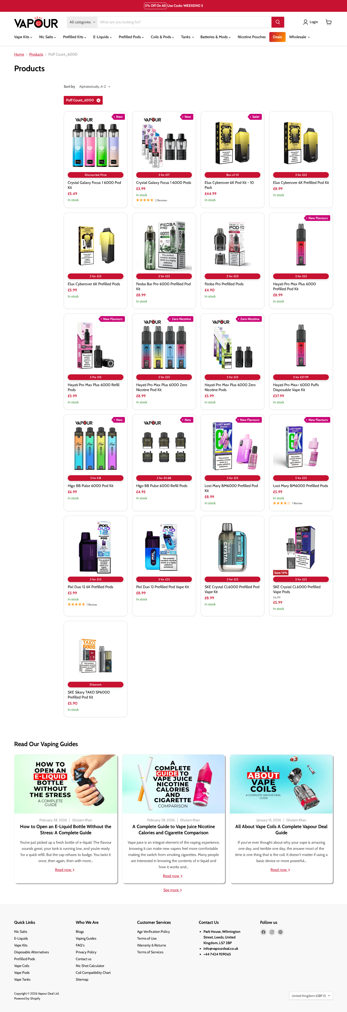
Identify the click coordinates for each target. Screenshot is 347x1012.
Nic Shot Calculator (90, 966)
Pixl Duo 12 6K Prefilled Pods (90, 587)
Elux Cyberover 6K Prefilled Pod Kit (301, 182)
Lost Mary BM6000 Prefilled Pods (300, 485)
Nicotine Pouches (252, 37)
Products (36, 54)
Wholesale (298, 37)
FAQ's (80, 945)
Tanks (186, 37)
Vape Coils (21, 966)
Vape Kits (22, 37)
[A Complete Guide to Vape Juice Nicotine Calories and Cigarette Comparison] (173, 784)
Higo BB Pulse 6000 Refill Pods (161, 485)
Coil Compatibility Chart (93, 973)
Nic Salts (46, 37)
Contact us (83, 959)
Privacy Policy (86, 952)
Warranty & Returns (151, 945)
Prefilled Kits (73, 37)
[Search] (277, 22)
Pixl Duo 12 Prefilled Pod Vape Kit (162, 587)
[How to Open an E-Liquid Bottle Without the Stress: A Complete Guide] (65, 784)
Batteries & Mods (214, 37)
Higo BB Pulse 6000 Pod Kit (90, 485)
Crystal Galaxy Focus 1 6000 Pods (163, 182)
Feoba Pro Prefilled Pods (224, 284)
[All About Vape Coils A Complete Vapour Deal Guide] (281, 784)
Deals (277, 37)
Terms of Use (147, 938)
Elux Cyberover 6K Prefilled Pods (94, 284)
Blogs (80, 931)
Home (19, 54)
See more (171, 890)
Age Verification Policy (153, 931)
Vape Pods (22, 973)
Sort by (69, 87)
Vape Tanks (22, 979)
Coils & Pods (161, 37)
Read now (63, 869)
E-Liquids (101, 37)
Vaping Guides (86, 938)
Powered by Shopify (27, 998)
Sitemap (82, 979)
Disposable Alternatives (31, 952)
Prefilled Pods (130, 37)
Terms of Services (150, 952)
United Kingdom (309, 996)
